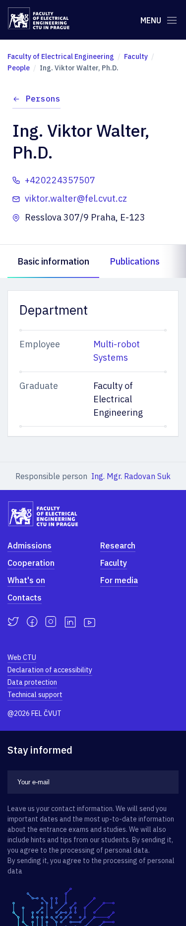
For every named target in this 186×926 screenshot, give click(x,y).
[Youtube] (89, 622)
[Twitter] (13, 622)
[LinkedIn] (70, 622)
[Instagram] (51, 622)
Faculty (113, 563)
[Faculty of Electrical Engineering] (38, 18)
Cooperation (31, 563)
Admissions (29, 545)
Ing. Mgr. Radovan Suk (131, 476)
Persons (43, 99)
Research (117, 545)
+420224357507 (60, 180)
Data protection (32, 682)
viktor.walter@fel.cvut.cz (76, 198)
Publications (135, 261)
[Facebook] (32, 622)
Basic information (53, 261)
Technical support (34, 694)
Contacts (24, 597)
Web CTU (21, 657)
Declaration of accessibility (49, 669)
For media (119, 580)
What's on (26, 580)
